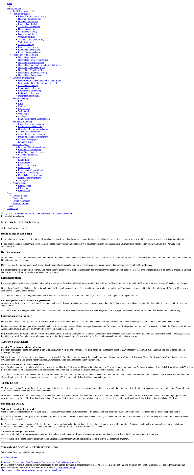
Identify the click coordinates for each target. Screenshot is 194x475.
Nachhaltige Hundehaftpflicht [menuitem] (31, 67)
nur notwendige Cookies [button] (32, 470)
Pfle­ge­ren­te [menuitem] (23, 188)
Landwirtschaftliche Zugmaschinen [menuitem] (34, 119)
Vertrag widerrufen (71, 462)
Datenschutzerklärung (65, 467)
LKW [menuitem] (20, 103)
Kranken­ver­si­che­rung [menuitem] (22, 121)
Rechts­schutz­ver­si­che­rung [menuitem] (29, 52)
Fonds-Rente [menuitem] (24, 167)
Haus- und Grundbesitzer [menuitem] (29, 19)
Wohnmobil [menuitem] (23, 111)
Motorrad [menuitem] (22, 106)
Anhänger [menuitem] (22, 116)
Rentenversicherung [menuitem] (27, 165)
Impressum (6, 462)
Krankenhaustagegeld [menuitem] (28, 139)
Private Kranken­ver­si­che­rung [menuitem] (31, 124)
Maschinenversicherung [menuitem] (28, 96)
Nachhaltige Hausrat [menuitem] (27, 57)
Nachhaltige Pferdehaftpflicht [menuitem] (31, 70)
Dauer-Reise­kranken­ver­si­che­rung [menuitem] (33, 137)
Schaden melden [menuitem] (19, 195)
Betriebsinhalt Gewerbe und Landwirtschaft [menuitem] (37, 83)
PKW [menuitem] (20, 101)
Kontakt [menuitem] (10, 206)
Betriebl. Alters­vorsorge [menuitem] (28, 172)
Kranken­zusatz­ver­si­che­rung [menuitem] (30, 126)
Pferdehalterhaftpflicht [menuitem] (28, 24)
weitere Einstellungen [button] (53, 470)
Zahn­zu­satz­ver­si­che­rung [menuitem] (29, 131)
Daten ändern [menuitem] (18, 198)
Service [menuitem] (10, 193)
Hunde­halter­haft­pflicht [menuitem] (28, 21)
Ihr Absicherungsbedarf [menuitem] (23, 11)
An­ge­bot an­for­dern (9, 457)
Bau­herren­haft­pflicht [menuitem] (27, 34)
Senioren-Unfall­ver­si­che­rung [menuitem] (31, 39)
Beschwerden (47, 462)
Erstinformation (33, 462)
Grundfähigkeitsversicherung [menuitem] (31, 152)
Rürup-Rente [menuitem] (24, 162)
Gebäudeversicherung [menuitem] (28, 85)
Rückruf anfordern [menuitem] (20, 203)
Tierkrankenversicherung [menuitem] (29, 26)
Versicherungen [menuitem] (14, 8)
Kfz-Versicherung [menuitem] (20, 98)
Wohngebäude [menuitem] (24, 42)
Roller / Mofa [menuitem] (24, 108)
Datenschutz (18, 462)
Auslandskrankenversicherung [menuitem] (31, 134)
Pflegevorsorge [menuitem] (19, 183)
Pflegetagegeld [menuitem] (24, 185)
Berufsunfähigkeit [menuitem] (20, 144)
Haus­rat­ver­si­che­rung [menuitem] (27, 29)
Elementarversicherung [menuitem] (28, 47)
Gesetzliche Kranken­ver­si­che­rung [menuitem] (33, 129)
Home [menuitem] (9, 3)
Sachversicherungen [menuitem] (21, 14)
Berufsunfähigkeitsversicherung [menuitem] (32, 147)
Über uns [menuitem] (11, 6)
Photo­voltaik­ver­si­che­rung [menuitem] (29, 49)
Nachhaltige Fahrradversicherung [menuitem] (33, 60)
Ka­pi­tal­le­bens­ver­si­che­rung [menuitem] (30, 175)
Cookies (59, 462)
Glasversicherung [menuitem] (26, 44)
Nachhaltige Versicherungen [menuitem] (25, 55)
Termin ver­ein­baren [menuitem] (21, 201)
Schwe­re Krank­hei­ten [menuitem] (28, 154)
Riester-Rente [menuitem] (24, 160)
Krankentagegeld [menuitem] (26, 142)
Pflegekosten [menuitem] (24, 190)
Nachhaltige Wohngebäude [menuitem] (30, 75)
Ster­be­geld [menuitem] (23, 180)
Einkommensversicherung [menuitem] (29, 149)
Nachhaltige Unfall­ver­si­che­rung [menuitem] (32, 72)
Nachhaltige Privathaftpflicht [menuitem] (31, 62)
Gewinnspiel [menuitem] (12, 208)
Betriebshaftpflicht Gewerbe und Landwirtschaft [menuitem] (39, 80)
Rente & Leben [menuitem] (19, 157)
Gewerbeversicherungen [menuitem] (23, 78)
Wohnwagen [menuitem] (24, 113)
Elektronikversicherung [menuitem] (28, 93)
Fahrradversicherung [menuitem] (27, 31)
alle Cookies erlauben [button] (10, 470)
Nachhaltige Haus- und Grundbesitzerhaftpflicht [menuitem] (39, 65)
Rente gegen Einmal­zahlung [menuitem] (30, 170)
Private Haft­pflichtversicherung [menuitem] (32, 16)
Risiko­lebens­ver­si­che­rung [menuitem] (29, 178)
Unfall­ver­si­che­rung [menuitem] (26, 37)
